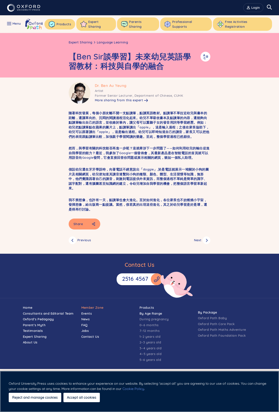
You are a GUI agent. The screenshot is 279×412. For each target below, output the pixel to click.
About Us (30, 342)
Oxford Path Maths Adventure (222, 330)
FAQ (84, 325)
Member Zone (92, 307)
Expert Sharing (80, 42)
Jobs (85, 331)
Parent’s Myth (34, 325)
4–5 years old (151, 354)
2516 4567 (135, 278)
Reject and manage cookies (35, 397)
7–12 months (150, 331)
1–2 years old (150, 336)
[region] (139, 391)
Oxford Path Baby (212, 318)
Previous (84, 240)
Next (198, 240)
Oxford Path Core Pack (216, 324)
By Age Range (151, 313)
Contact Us (90, 336)
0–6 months (149, 325)
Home (27, 307)
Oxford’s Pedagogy (38, 319)
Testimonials (33, 331)
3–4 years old (151, 348)
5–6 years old (150, 360)
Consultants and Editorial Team (48, 313)
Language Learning (112, 42)
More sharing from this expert (119, 100)
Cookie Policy (133, 388)
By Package (207, 312)
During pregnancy (154, 319)
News (85, 319)
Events (86, 313)
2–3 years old (150, 342)
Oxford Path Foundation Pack (222, 335)
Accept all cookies (81, 397)
